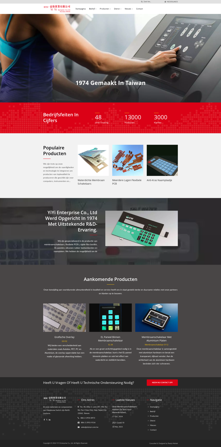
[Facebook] (44, 420)
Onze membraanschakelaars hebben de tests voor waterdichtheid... (124, 409)
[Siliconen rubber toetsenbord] (140, 160)
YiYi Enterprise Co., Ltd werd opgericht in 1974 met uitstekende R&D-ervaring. (71, 221)
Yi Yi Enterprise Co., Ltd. (65, 443)
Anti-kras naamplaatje (103, 180)
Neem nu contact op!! (162, 382)
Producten (104, 8)
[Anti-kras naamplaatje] (105, 160)
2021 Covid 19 (118, 422)
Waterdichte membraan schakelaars (172, 182)
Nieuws (128, 8)
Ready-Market (173, 443)
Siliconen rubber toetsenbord (134, 182)
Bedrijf (92, 8)
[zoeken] (142, 2)
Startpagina (81, 8)
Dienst (117, 8)
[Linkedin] (49, 420)
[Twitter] (47, 420)
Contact (139, 8)
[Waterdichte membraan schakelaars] (174, 160)
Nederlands (172, 2)
